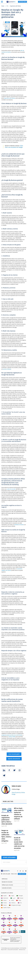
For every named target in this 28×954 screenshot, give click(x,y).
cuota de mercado (11, 489)
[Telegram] (4, 775)
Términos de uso (22, 949)
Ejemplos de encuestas (7, 882)
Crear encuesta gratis (14, 754)
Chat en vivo (14, 873)
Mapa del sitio (4, 949)
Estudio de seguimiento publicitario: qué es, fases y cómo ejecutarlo (6, 820)
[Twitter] (14, 770)
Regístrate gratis (22, 1)
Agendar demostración (14, 758)
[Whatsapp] (19, 770)
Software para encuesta (7, 885)
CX (7, 6)
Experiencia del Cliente (15, 6)
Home (2, 6)
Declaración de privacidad (12, 949)
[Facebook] (9, 770)
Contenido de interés (6, 888)
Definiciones (4, 878)
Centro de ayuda (6, 873)
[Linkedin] (4, 770)
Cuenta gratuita (22, 873)
